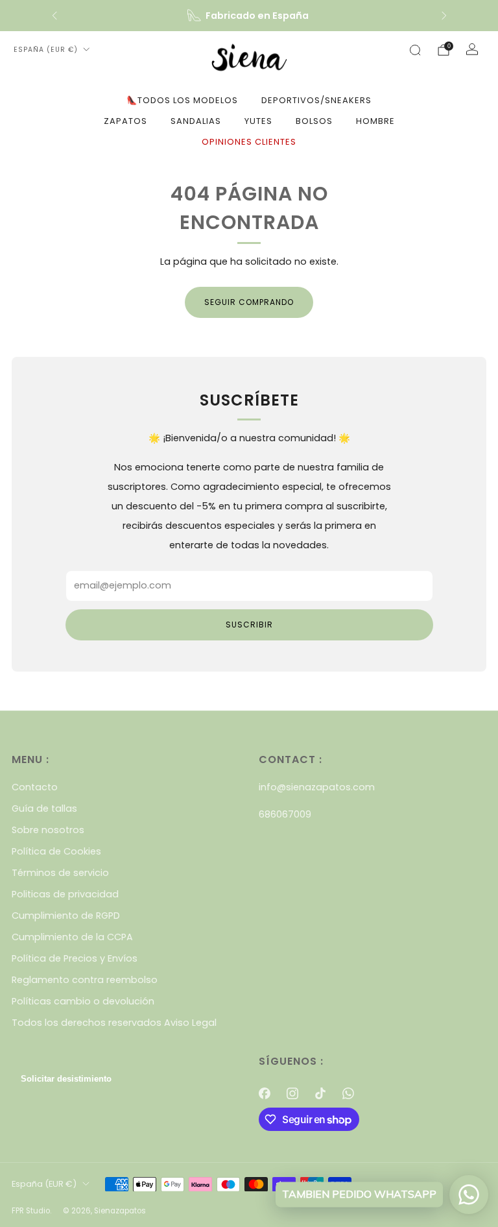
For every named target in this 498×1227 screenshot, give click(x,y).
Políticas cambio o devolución (83, 1001)
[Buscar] (415, 49)
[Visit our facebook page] (264, 1094)
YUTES (258, 121)
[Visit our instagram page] (292, 1094)
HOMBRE (375, 121)
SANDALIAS (196, 121)
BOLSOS (314, 121)
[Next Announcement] (444, 15)
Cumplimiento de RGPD (66, 915)
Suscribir (249, 624)
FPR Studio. (31, 1211)
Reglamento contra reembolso (85, 979)
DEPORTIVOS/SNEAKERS (316, 100)
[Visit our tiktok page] (320, 1094)
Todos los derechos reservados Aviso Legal (114, 1022)
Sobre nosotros (48, 829)
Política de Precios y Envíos (74, 958)
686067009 (285, 814)
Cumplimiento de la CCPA (72, 936)
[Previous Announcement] (54, 15)
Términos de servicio (60, 872)
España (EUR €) (46, 50)
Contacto (35, 787)
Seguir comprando (249, 302)
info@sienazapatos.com (317, 787)
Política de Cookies (56, 851)
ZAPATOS (125, 121)
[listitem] (249, 15)
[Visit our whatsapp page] (348, 1094)
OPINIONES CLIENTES (249, 142)
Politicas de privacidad (65, 894)
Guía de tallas (44, 808)
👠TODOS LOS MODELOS (182, 100)
